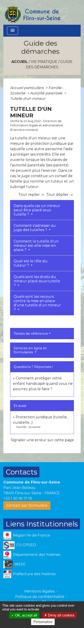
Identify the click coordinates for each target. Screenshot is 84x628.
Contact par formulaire (26, 505)
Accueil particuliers (27, 88)
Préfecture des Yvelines (34, 574)
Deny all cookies (60, 615)
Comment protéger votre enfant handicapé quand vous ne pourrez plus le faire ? (43, 383)
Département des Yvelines (36, 554)
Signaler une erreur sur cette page (42, 440)
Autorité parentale (46, 93)
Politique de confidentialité (39, 597)
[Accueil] (32, 12)
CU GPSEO (26, 545)
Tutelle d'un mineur (27, 98)
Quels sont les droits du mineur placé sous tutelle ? (37, 281)
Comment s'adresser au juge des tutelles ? (35, 227)
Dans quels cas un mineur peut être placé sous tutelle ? (37, 210)
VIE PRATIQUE (44, 62)
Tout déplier (60, 194)
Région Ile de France (31, 535)
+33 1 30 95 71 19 (17, 498)
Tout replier (31, 194)
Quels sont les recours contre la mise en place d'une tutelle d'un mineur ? (37, 303)
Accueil (19, 62)
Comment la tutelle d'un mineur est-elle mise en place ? (36, 245)
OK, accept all (25, 615)
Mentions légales (39, 591)
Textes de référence (31, 333)
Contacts (21, 472)
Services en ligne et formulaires (30, 350)
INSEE (20, 564)
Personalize (42, 622)
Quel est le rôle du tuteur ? (30, 263)
